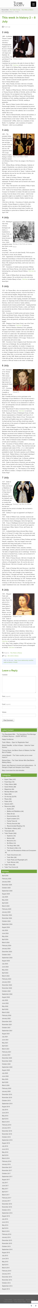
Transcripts (7, 831)
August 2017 (6, 1179)
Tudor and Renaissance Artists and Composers (21, 850)
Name (6, 696)
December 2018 (7, 1131)
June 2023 (5, 967)
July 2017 (5, 1182)
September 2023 (7, 958)
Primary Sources (12, 823)
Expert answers (11, 819)
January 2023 (6, 982)
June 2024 (5, 933)
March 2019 (5, 1122)
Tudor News (8, 1300)
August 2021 (6, 1034)
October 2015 (6, 1246)
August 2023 (6, 961)
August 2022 (6, 997)
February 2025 (6, 909)
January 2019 (6, 1128)
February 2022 (6, 1015)
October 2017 (6, 1173)
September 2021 (7, 1030)
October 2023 (6, 955)
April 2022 (5, 1009)
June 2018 (5, 1149)
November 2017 (7, 1170)
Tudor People (8, 833)
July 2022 (5, 1000)
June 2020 (5, 1076)
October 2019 (6, 1100)
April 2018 (5, 1155)
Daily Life (10, 814)
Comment (4, 674)
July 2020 (5, 1073)
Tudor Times (8, 865)
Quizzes (6, 804)
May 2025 (5, 900)
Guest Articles (8, 787)
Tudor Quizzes (8, 1302)
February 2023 (6, 979)
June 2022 (5, 1003)
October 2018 (6, 1137)
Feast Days (7, 782)
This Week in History (27, 9)
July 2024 (5, 930)
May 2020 (5, 1079)
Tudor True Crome (10, 867)
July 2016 (5, 1219)
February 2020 (6, 1088)
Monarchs (10, 841)
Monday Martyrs (9, 792)
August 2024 (6, 927)
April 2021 (5, 1046)
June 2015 (5, 1258)
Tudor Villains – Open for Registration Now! (15, 742)
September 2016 (7, 1213)
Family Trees (11, 821)
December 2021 (7, 1021)
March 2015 (5, 1268)
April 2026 (5, 875)
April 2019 (5, 1119)
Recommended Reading (14, 826)
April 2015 (5, 1265)
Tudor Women (11, 862)
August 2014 (6, 1289)
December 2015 (7, 1240)
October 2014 (6, 1283)
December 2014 (7, 1277)
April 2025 (5, 903)
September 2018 (7, 1140)
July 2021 (5, 1037)
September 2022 (7, 994)
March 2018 (5, 1158)
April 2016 (5, 1228)
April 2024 (5, 939)
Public (6, 801)
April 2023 (5, 973)
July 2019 (5, 1110)
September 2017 (7, 1176)
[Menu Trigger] (33, 4)
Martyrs (9, 838)
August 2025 (6, 894)
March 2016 (5, 1231)
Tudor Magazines (18, 1300)
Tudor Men (10, 857)
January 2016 (6, 1237)
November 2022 (7, 988)
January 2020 (6, 1091)
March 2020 (5, 1085)
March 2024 (5, 942)
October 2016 (6, 1210)
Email (6, 704)
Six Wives (10, 843)
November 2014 (7, 1280)
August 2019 (6, 1106)
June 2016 (5, 1222)
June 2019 (5, 1113)
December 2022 (7, 985)
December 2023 (7, 951)
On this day (7, 796)
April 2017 (5, 1192)
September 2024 (7, 924)
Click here (16, 65)
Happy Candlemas (7, 739)
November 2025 (7, 885)
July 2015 (5, 1255)
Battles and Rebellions (14, 811)
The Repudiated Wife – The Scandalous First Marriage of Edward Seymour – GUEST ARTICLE (19, 735)
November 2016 (7, 1207)
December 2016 (7, 1204)
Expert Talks (8, 779)
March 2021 (5, 1049)
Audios (9, 809)
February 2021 (6, 1052)
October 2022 (6, 991)
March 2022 (5, 1012)
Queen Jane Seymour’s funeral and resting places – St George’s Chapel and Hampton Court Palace (19, 766)
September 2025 (7, 891)
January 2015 (6, 1274)
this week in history (13, 656)
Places (6, 799)
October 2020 (6, 1064)
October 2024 (6, 921)
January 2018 (6, 1164)
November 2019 (7, 1097)
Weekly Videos (30, 1300)
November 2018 (7, 1134)
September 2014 (7, 1286)
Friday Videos (8, 784)
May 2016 (5, 1225)
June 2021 (5, 1040)
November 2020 (7, 1061)
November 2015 (7, 1243)
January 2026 (6, 882)
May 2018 (5, 1152)
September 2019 (7, 1103)
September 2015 (7, 1249)
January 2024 (6, 948)
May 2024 (5, 936)
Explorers (10, 836)
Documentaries (11, 816)
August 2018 (6, 1143)
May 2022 (5, 1006)
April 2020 (5, 1082)
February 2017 (6, 1198)
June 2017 (5, 1186)
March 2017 (5, 1195)
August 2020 (6, 1070)
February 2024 (6, 945)
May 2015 (5, 1262)
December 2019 (7, 1094)
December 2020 (7, 1058)
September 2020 (7, 1067)
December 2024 (7, 915)
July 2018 (5, 1146)
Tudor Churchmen (12, 855)
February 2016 (6, 1234)
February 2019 (6, 1125)
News (6, 794)
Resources (7, 806)
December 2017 (7, 1167)
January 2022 (6, 1018)
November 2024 (7, 918)
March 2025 (5, 906)
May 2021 (5, 1043)
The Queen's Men (12, 848)
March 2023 (5, 976)
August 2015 (6, 1252)
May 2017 (5, 1189)
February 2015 (6, 1271)
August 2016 (6, 1216)
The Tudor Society (15, 9)
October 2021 (6, 1027)
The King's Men (12, 845)
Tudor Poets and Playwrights (16, 860)
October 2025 (6, 888)
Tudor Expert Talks (20, 1302)
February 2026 (6, 879)
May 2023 (5, 970)
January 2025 (6, 912)
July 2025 (5, 897)
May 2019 (5, 1116)
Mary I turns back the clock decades (13, 770)
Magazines (7, 789)
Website (4, 712)
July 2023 (5, 964)
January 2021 (6, 1055)
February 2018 (6, 1161)
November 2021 (7, 1024)
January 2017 (6, 1201)
